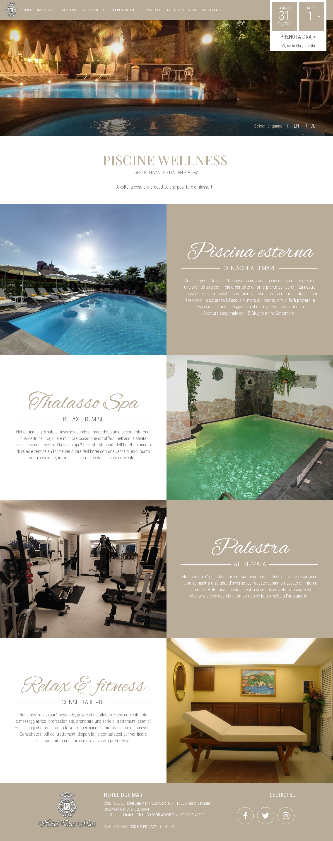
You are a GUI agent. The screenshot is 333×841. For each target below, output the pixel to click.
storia (27, 10)
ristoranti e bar (94, 10)
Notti (311, 8)
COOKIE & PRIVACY (142, 826)
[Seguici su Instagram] (286, 815)
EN (296, 126)
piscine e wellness (125, 10)
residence (69, 10)
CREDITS (167, 826)
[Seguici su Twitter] (265, 815)
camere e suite (47, 10)
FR (304, 126)
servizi (193, 10)
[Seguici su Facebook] (245, 815)
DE (313, 126)
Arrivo (284, 8)
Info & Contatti (213, 10)
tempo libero (174, 10)
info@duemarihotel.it (119, 814)
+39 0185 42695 (158, 814)
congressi (152, 10)
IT (288, 126)
